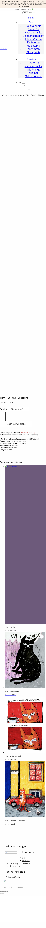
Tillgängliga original (33, 71)
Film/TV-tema (33, 39)
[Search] (23, 84)
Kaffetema (33, 42)
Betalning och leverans (20, 863)
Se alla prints (33, 26)
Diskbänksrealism (33, 35)
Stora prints (33, 52)
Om (23, 857)
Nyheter (31, 18)
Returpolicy (15, 866)
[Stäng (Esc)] (7, 891)
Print (6, 95)
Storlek (3, 409)
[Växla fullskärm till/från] (3, 891)
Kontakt (26, 860)
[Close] (29, 89)
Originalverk (31, 59)
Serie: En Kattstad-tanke (33, 31)
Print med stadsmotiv (16, 95)
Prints (31, 22)
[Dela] (5, 891)
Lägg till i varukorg (16, 424)
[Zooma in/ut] (1, 891)
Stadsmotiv (33, 49)
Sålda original (33, 76)
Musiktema (33, 45)
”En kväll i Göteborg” (28, 432)
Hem (1, 95)
